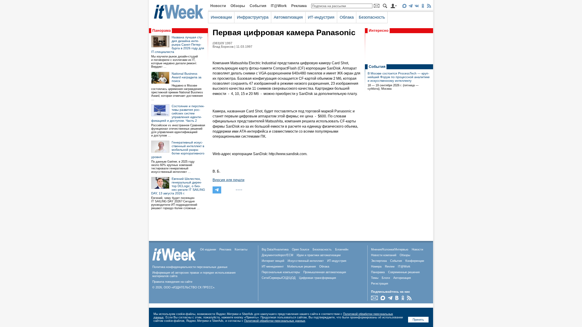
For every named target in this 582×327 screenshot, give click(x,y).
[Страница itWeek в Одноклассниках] (423, 7)
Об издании (208, 249)
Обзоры (238, 6)
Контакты (241, 249)
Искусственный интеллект (306, 261)
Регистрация (379, 283)
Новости (218, 6)
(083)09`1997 (222, 43)
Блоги (386, 278)
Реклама (299, 6)
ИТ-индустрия (321, 17)
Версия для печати (228, 180)
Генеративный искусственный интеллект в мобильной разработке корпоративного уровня (177, 150)
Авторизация (402, 278)
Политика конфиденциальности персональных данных (190, 267)
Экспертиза (379, 261)
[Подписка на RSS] (429, 7)
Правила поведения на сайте (172, 281)
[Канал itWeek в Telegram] (410, 7)
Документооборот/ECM (277, 255)
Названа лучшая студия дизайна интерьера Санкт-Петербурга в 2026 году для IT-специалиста (177, 44)
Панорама (161, 30)
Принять (418, 319)
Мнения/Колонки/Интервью (389, 249)
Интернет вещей (273, 261)
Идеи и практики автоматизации (319, 255)
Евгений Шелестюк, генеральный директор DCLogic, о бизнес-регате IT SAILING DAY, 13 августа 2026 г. (178, 186)
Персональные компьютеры (281, 272)
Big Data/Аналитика (275, 249)
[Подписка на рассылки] (375, 299)
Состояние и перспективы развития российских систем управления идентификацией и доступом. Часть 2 (178, 113)
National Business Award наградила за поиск (186, 77)
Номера (376, 266)
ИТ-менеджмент (273, 266)
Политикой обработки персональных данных (274, 320)
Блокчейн (341, 249)
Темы (374, 278)
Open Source (300, 249)
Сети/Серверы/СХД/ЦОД (279, 278)
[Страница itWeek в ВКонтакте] (417, 7)
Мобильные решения (301, 266)
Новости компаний (383, 255)
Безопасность (372, 17)
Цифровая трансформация (317, 278)
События (258, 6)
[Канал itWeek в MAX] (404, 7)
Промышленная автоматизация (324, 272)
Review (389, 266)
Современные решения (404, 272)
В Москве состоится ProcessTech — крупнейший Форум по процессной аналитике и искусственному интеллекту (399, 77)
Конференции (414, 261)
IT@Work (279, 6)
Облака (347, 17)
